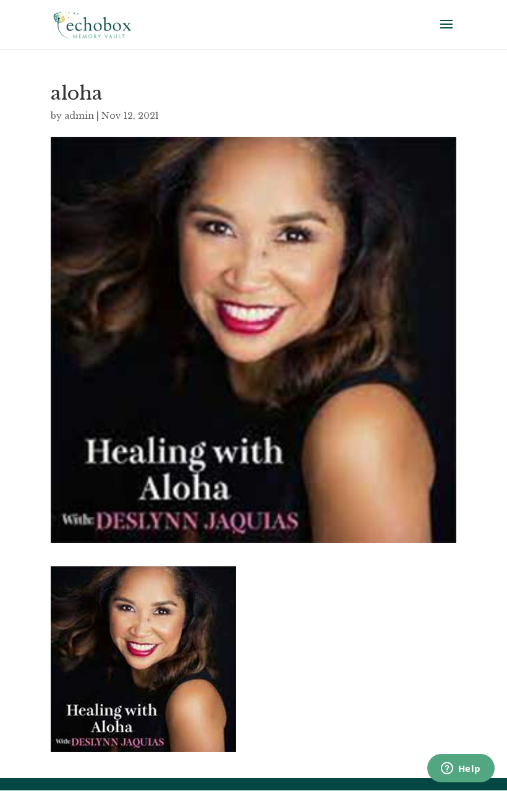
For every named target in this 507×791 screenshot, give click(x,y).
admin (79, 115)
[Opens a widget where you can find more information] (461, 769)
